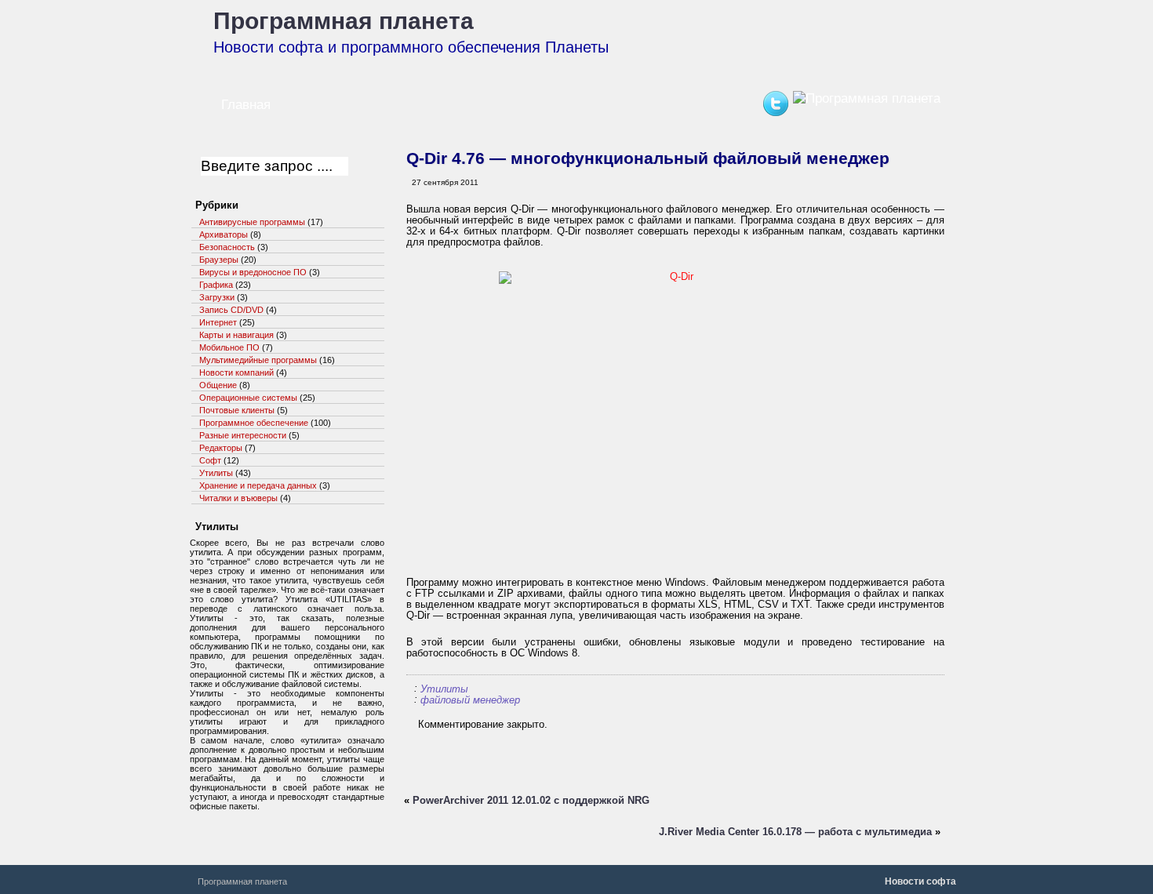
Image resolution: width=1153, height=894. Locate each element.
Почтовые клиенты (237, 410)
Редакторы (220, 447)
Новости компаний (236, 372)
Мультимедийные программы (258, 360)
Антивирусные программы (252, 222)
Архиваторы (223, 234)
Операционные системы (248, 397)
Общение (218, 385)
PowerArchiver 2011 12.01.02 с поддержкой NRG (531, 800)
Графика (216, 284)
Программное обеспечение (253, 422)
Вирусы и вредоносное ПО (253, 272)
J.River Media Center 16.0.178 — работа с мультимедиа (795, 832)
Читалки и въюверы (238, 498)
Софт (210, 460)
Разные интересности (242, 435)
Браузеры (218, 259)
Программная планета (343, 21)
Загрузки (217, 297)
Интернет (218, 322)
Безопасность (227, 247)
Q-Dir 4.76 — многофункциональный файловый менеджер (647, 158)
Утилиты (444, 688)
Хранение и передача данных (258, 485)
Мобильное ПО (229, 347)
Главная (246, 104)
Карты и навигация (236, 335)
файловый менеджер (470, 700)
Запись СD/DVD (231, 309)
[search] (362, 168)
